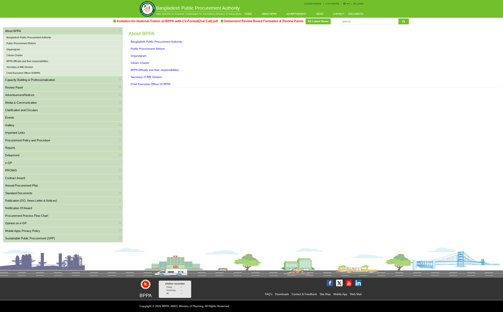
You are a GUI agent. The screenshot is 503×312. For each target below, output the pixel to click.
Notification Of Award (18, 208)
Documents (355, 14)
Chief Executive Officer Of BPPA (23, 73)
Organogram (13, 49)
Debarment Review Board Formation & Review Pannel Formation (263, 21)
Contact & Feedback (304, 294)
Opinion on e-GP (16, 223)
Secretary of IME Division (19, 67)
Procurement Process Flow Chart (26, 215)
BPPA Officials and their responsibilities (27, 61)
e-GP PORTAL (332, 4)
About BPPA (269, 14)
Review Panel (14, 87)
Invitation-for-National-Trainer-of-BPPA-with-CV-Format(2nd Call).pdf (158, 21)
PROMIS (11, 170)
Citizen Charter (14, 55)
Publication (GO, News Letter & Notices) (31, 200)
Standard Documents (18, 193)
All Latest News (318, 21)
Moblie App (340, 294)
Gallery (9, 125)
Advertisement (296, 14)
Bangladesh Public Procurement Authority (28, 37)
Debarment (12, 155)
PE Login (358, 4)
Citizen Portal (313, 4)
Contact (338, 14)
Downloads (282, 294)
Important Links (15, 132)
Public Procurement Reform (21, 43)
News (319, 14)
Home (248, 14)
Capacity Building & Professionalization (30, 79)
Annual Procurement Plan (21, 185)
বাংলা (348, 4)
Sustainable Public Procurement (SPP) (30, 238)
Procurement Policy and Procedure (27, 140)
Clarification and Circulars (21, 110)
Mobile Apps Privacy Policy (22, 230)
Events (9, 117)
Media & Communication (21, 102)
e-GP (8, 163)
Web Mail (356, 294)
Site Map (325, 294)
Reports (10, 147)
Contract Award (15, 178)
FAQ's (268, 294)
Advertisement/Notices (19, 95)
